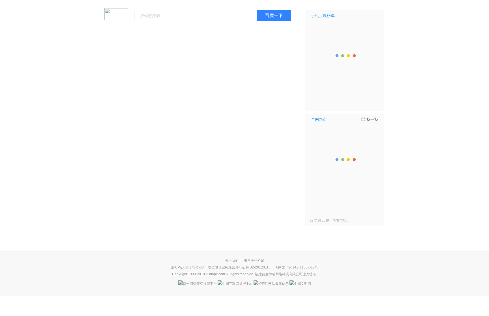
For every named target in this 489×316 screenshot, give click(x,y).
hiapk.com (217, 274)
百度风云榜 (319, 220)
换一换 (372, 119)
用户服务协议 (254, 261)
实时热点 (341, 220)
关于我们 (232, 261)
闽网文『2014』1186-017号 (296, 267)
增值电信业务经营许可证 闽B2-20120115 (239, 267)
